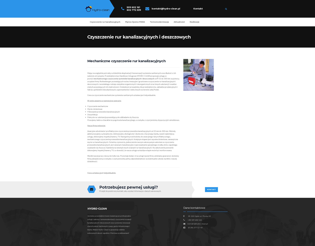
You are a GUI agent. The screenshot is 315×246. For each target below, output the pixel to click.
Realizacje (194, 22)
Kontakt (198, 8)
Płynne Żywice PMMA (135, 22)
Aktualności (179, 22)
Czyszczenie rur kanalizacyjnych (105, 22)
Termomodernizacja (159, 22)
